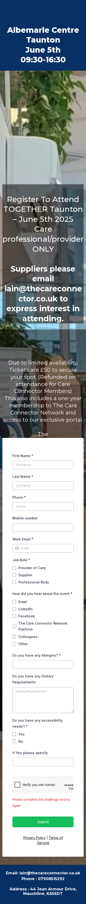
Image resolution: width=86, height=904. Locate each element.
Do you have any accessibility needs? (37, 723)
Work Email (22, 539)
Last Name (22, 476)
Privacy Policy (34, 838)
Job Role (21, 560)
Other (23, 644)
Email (22, 602)
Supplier (25, 575)
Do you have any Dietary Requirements (33, 679)
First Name (22, 456)
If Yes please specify (30, 753)
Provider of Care (32, 568)
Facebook (26, 616)
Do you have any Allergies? (36, 655)
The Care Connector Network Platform (42, 626)
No (20, 741)
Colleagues (28, 637)
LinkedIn (25, 609)
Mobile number (25, 518)
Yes (21, 734)
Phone (19, 497)
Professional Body (33, 582)
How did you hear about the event (42, 594)
